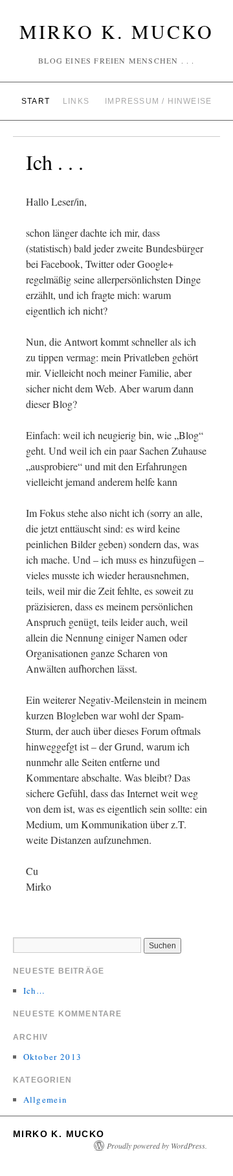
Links (76, 101)
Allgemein (45, 1099)
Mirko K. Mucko (116, 31)
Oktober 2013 (52, 1056)
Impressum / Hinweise (158, 101)
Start (35, 101)
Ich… (34, 990)
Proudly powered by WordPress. (157, 1145)
